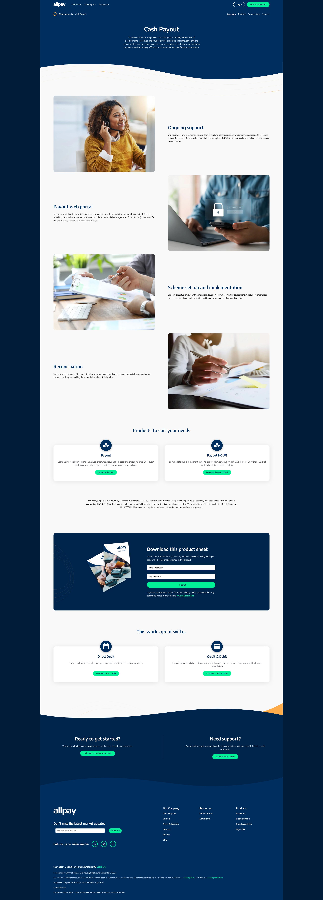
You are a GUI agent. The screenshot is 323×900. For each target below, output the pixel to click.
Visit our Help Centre (225, 756)
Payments (241, 813)
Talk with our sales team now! (98, 753)
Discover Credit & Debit (217, 673)
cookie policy (189, 878)
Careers (166, 818)
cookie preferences (215, 878)
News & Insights (171, 824)
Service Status (206, 813)
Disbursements (66, 14)
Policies (166, 834)
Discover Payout (106, 472)
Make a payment (258, 4)
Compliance (204, 818)
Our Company (169, 813)
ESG (165, 840)
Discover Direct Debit (106, 673)
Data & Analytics (244, 824)
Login (239, 4)
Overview (231, 14)
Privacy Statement (185, 595)
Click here (101, 867)
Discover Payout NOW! (217, 472)
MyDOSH (240, 829)
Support (266, 14)
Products (242, 14)
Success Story (254, 14)
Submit (182, 585)
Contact (166, 829)
